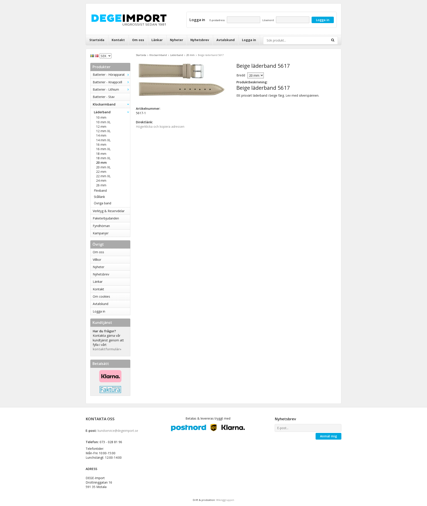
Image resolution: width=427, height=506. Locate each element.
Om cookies (101, 296)
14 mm (101, 135)
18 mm (101, 153)
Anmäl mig (328, 436)
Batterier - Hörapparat (109, 74)
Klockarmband (104, 104)
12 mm (101, 126)
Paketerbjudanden (106, 218)
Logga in (249, 40)
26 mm (101, 185)
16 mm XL (103, 149)
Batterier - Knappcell (107, 82)
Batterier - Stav (104, 97)
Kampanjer (101, 233)
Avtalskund (225, 40)
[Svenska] (92, 55)
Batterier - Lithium (106, 89)
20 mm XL (103, 167)
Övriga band (102, 203)
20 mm (101, 162)
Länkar (157, 40)
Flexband (100, 190)
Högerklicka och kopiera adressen (160, 126)
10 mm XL (103, 122)
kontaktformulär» (107, 349)
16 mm (101, 144)
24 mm (101, 180)
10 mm (101, 117)
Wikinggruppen (225, 500)
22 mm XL (103, 176)
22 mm (101, 171)
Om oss (138, 40)
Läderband (102, 112)
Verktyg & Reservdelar (109, 211)
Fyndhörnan (101, 226)
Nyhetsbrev (199, 40)
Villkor (97, 259)
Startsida (96, 40)
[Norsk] (97, 55)
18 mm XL (103, 158)
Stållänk (99, 197)
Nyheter (176, 40)
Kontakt (118, 40)
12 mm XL (103, 131)
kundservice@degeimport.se (118, 430)
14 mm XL (103, 140)
